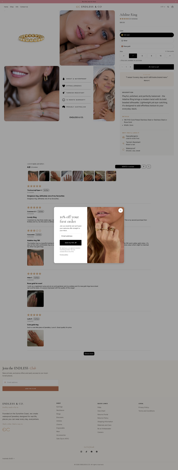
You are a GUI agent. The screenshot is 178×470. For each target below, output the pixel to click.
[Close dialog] (120, 210)
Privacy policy (64, 254)
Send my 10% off (70, 242)
